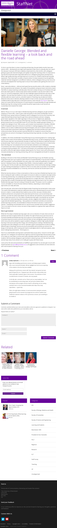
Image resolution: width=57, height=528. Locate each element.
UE (32, 469)
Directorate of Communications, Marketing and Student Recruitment (20, 488)
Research (34, 449)
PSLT (33, 440)
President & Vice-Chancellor (39, 435)
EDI (32, 405)
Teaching (34, 464)
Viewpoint (5, 62)
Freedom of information (35, 524)
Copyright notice (16, 524)
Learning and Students (38, 425)
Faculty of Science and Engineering (41, 420)
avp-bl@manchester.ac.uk (20, 244)
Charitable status (4, 526)
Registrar (34, 444)
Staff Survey (35, 459)
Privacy (9, 524)
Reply (53, 261)
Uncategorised (21, 62)
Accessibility (25, 524)
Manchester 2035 (36, 430)
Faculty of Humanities (38, 415)
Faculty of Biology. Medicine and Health (42, 410)
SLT (17, 62)
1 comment (29, 62)
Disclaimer (2, 524)
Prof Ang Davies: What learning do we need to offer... (17, 415)
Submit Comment (48, 338)
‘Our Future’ (44, 100)
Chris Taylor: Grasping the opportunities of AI (16, 406)
